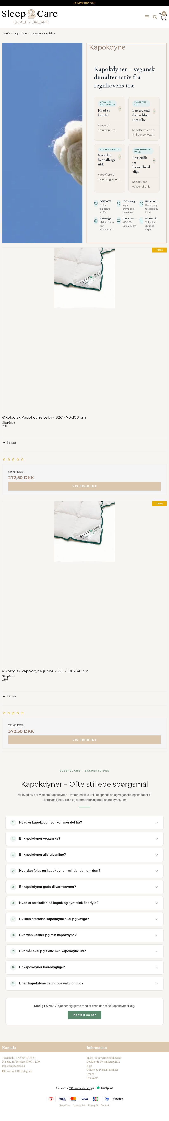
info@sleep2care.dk (13, 1066)
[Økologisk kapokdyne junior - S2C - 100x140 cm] (84, 583)
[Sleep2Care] (30, 16)
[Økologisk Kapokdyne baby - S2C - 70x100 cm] (84, 330)
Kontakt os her (84, 1014)
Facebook (10, 1071)
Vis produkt (84, 486)
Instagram (26, 1071)
